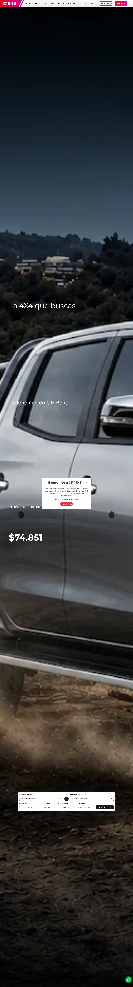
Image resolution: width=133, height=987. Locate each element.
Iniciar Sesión (106, 3)
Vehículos (37, 3)
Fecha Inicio (24, 803)
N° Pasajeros (82, 803)
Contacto (82, 3)
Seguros (60, 3)
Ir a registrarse (66, 504)
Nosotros (71, 3)
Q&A (91, 3)
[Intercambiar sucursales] (66, 799)
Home (27, 3)
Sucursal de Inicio (26, 794)
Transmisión (63, 803)
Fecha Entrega (44, 803)
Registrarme (121, 3)
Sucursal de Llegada (78, 794)
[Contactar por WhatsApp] (128, 979)
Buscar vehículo (104, 807)
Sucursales (49, 3)
